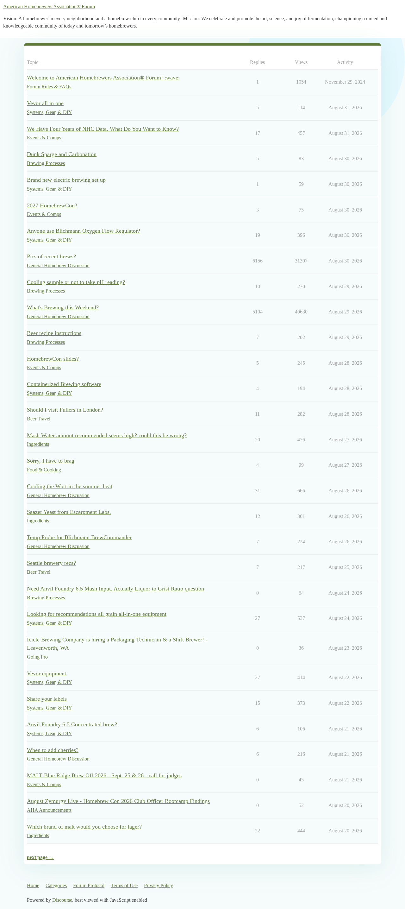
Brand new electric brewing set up (66, 180)
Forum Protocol (88, 885)
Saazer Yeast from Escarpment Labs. (69, 512)
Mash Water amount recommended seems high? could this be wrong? (107, 435)
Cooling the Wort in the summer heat (69, 486)
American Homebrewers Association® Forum (49, 6)
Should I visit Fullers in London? (65, 410)
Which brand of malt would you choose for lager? (84, 827)
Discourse (62, 900)
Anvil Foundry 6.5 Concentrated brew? (72, 724)
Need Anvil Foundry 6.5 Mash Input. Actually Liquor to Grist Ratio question (115, 588)
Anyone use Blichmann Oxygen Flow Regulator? (83, 231)
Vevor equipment (46, 673)
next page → (40, 857)
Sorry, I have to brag (50, 461)
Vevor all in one (45, 103)
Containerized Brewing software (64, 384)
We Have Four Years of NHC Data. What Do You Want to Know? (103, 129)
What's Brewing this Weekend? (63, 307)
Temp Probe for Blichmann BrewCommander (79, 537)
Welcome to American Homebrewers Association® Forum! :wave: (103, 77)
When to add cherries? (52, 750)
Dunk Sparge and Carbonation (62, 154)
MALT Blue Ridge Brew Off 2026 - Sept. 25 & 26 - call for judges (104, 775)
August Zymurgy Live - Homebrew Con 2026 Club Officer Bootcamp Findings (118, 801)
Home (33, 885)
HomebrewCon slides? (53, 359)
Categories (56, 885)
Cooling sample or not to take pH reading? (76, 282)
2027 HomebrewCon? (52, 205)
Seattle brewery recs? (51, 563)
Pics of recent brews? (51, 256)
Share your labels (47, 699)
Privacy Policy (158, 885)
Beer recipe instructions (54, 333)
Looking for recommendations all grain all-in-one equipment (96, 614)
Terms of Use (124, 885)
